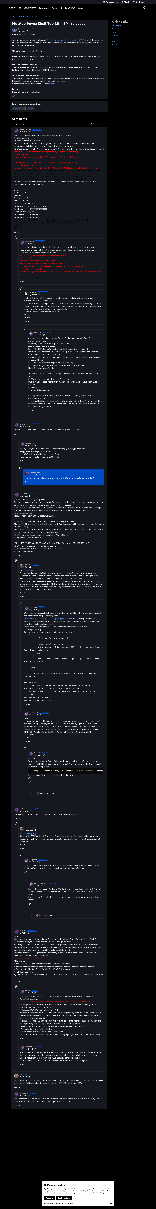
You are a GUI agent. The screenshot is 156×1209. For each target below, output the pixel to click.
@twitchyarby (30, 833)
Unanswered (129, 35)
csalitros (33, 293)
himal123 (37, 333)
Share (15, 96)
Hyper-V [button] (31, 108)
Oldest (21, 124)
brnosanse (29, 242)
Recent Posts (117, 29)
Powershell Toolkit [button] (19, 108)
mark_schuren (25, 130)
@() (37, 683)
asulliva (28, 565)
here (53, 83)
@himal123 (29, 570)
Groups (115, 38)
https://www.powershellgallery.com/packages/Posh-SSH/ (49, 618)
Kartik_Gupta (23, 29)
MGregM (23, 1093)
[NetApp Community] (22, 8)
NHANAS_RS (24, 424)
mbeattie (38, 753)
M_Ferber (33, 608)
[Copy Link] (27, 31)
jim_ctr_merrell (40, 883)
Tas (21, 1075)
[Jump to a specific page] (104, 124)
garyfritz (33, 860)
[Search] (144, 8)
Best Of (115, 45)
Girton (27, 991)
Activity (115, 32)
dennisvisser (35, 472)
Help (114, 42)
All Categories (117, 26)
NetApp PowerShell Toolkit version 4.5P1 (64, 40)
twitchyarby (24, 809)
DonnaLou (33, 713)
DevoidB (23, 931)
